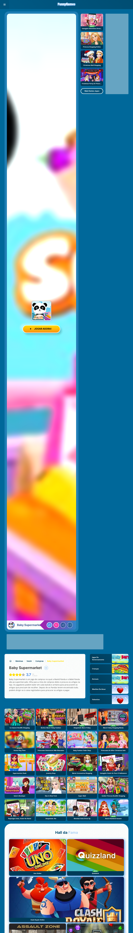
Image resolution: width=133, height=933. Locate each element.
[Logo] (66, 4)
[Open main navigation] (4, 4)
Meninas (19, 661)
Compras (39, 661)
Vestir (29, 661)
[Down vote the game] (56, 625)
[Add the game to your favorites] (46, 668)
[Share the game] (63, 625)
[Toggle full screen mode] (70, 625)
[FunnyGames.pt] (10, 661)
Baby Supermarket (55, 661)
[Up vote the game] (49, 625)
